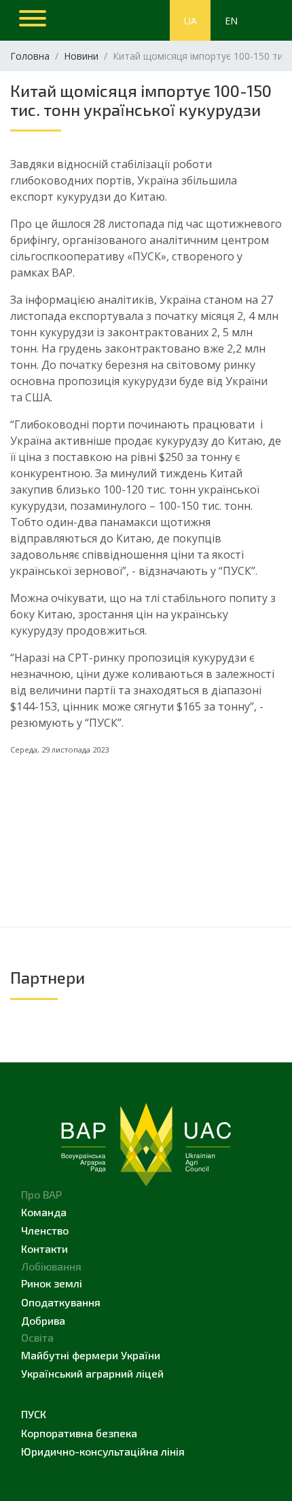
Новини (81, 55)
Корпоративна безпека (79, 1432)
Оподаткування (61, 1302)
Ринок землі (51, 1283)
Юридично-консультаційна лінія (103, 1451)
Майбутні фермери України (90, 1354)
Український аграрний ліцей (92, 1373)
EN (231, 20)
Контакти (44, 1248)
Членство (45, 1230)
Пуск (33, 1413)
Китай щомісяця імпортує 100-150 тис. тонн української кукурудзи (141, 100)
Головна (30, 55)
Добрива (43, 1320)
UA (190, 20)
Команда (44, 1211)
